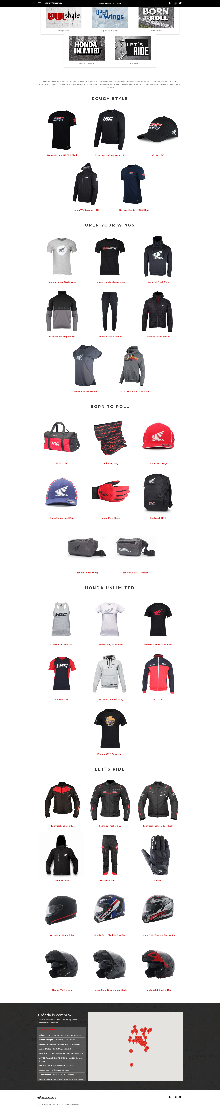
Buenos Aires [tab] (47, 1029)
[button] (144, 1044)
